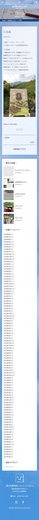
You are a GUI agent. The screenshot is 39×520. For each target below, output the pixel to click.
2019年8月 (7, 437)
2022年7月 (7, 355)
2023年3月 (7, 336)
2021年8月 (7, 380)
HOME (4, 20)
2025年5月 (7, 271)
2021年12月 (8, 370)
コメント (19, 129)
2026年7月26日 (20, 194)
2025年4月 (7, 274)
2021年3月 (7, 390)
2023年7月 (7, 326)
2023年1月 (7, 341)
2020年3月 (7, 420)
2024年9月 (7, 291)
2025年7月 (7, 266)
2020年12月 (8, 397)
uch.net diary (7, 467)
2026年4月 (7, 244)
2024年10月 (8, 289)
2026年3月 (7, 247)
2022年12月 (8, 343)
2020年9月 (7, 405)
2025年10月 (8, 259)
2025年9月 (7, 261)
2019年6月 (7, 442)
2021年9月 (7, 378)
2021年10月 (8, 375)
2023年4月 (7, 333)
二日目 (32, 142)
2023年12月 (8, 313)
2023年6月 (7, 328)
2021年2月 (7, 392)
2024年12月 (8, 284)
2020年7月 (7, 410)
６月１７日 (18, 206)
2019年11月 (8, 429)
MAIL (14, 496)
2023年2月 (7, 338)
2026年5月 (7, 242)
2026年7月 (7, 237)
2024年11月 (8, 286)
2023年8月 (7, 323)
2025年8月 (7, 264)
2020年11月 (8, 400)
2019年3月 (7, 449)
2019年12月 (8, 427)
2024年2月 (7, 308)
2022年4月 (7, 360)
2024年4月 (7, 304)
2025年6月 (7, 269)
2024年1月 (7, 311)
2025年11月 (8, 257)
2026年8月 (7, 234)
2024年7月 (7, 296)
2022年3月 (7, 363)
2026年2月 (7, 249)
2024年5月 (7, 301)
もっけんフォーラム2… (22, 170)
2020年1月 (7, 425)
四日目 (7, 138)
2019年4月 (7, 447)
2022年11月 (8, 345)
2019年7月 (7, 439)
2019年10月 (8, 432)
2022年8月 (7, 353)
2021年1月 (7, 395)
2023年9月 (7, 321)
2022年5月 (7, 358)
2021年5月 (7, 385)
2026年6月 (7, 239)
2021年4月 (7, 387)
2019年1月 (7, 454)
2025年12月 (8, 254)
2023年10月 (8, 318)
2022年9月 (7, 350)
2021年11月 (8, 373)
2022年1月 (7, 368)
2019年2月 (7, 452)
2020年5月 (7, 415)
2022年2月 (7, 365)
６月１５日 (18, 218)
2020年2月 (7, 422)
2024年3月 (7, 306)
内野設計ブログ (11, 20)
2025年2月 (7, 279)
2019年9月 (7, 434)
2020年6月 (7, 412)
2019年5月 (7, 444)
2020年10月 (8, 402)
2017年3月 (7, 457)
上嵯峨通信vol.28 (20, 182)
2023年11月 (8, 316)
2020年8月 (7, 407)
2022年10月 (8, 348)
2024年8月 (7, 294)
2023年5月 (7, 331)
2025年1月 (7, 281)
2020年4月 (7, 417)
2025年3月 (7, 276)
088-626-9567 (23, 496)
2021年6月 (7, 383)
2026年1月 (7, 252)
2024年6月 (7, 299)
